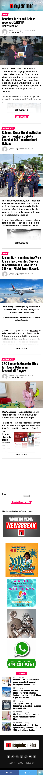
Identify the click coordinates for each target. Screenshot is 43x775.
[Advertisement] (16, 475)
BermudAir (34, 330)
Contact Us (30, 763)
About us (12, 763)
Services (21, 763)
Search (4, 494)
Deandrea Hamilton (17, 32)
